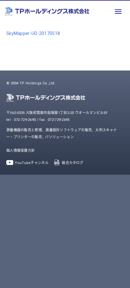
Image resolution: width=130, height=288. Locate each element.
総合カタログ (72, 163)
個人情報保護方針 (20, 151)
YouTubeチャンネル (32, 163)
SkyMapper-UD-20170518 (33, 33)
